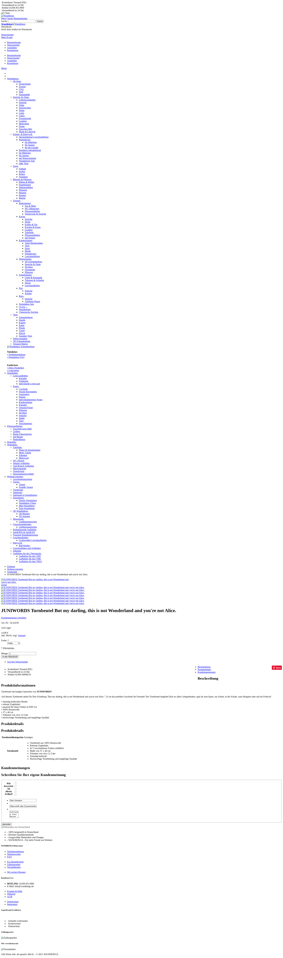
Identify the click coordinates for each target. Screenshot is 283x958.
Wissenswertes (14, 854)
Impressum (12, 904)
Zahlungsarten (13, 864)
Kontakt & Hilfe (14, 891)
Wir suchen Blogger (16, 872)
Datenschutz (13, 901)
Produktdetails (204, 669)
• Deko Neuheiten (15, 368)
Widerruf (11, 894)
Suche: (4, 21)
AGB (9, 896)
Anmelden (12, 47)
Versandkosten (14, 867)
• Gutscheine (13, 370)
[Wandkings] (7, 15)
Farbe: (5, 640)
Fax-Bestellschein (15, 862)
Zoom (4, 584)
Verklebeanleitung (15, 851)
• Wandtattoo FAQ (15, 357)
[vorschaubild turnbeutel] (42, 600)
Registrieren (12, 50)
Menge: (4, 653)
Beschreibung (204, 667)
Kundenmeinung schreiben (13, 618)
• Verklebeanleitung (16, 354)
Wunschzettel (13, 45)
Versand (21, 635)
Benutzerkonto (14, 42)
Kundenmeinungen (206, 672)
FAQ (9, 857)
